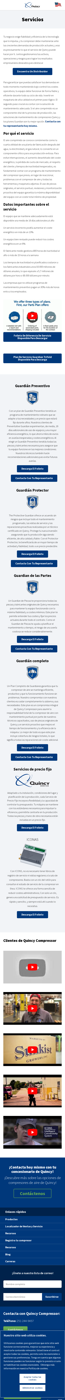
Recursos (10, 1233)
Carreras (10, 1261)
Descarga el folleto (32, 468)
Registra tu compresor (18, 1240)
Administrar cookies (32, 1388)
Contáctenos (32, 1193)
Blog (8, 1254)
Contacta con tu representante (34, 478)
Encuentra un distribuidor (32, 71)
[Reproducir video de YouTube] (32, 315)
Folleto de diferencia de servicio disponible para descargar (32, 337)
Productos (11, 1219)
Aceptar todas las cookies (32, 1378)
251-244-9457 (25, 1321)
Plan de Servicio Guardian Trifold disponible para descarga (32, 358)
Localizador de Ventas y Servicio (24, 1226)
